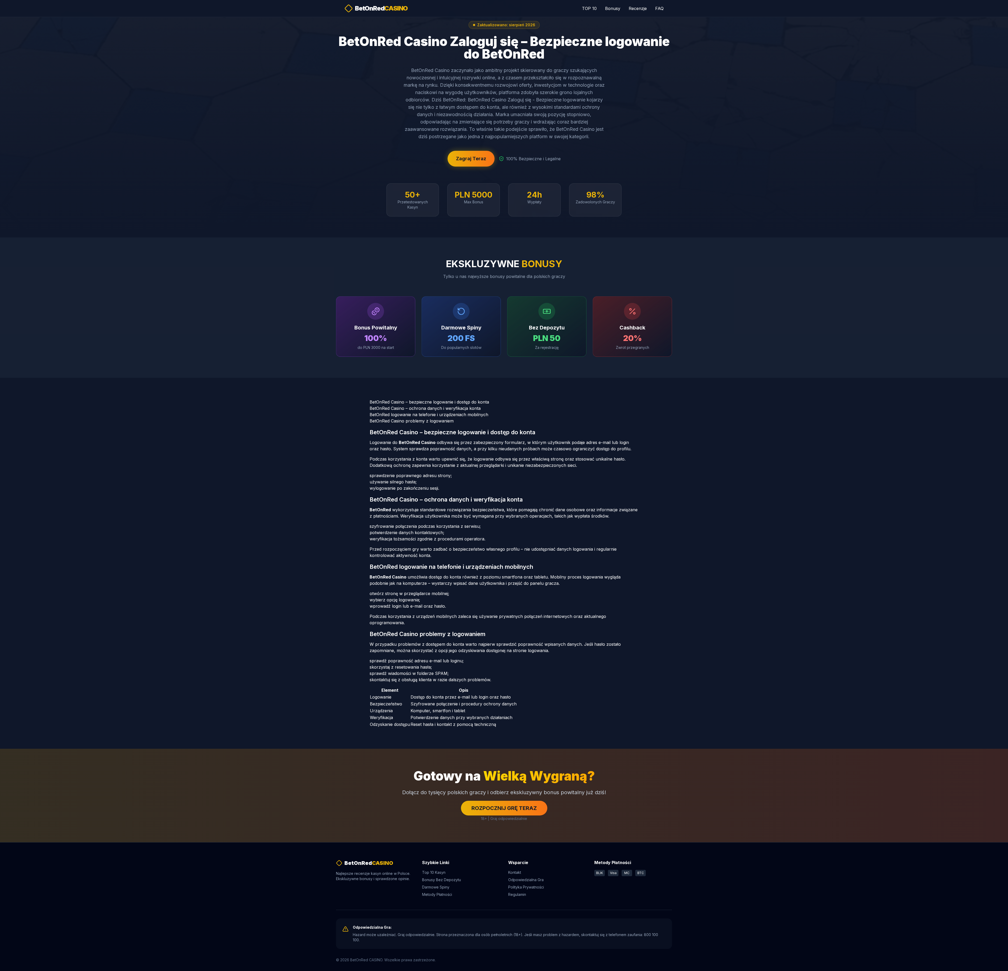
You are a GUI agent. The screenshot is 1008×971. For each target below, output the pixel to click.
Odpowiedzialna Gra (526, 879)
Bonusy (612, 8)
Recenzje (638, 8)
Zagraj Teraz (471, 158)
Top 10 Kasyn (433, 872)
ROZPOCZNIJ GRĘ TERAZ (504, 808)
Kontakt (514, 872)
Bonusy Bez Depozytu (441, 879)
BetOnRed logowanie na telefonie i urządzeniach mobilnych (429, 414)
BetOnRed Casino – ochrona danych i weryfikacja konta (425, 408)
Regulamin (517, 894)
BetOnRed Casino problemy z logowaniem (412, 420)
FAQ (659, 8)
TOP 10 (589, 8)
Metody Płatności (437, 894)
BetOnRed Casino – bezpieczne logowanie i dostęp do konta (429, 402)
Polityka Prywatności (526, 887)
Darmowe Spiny (435, 887)
